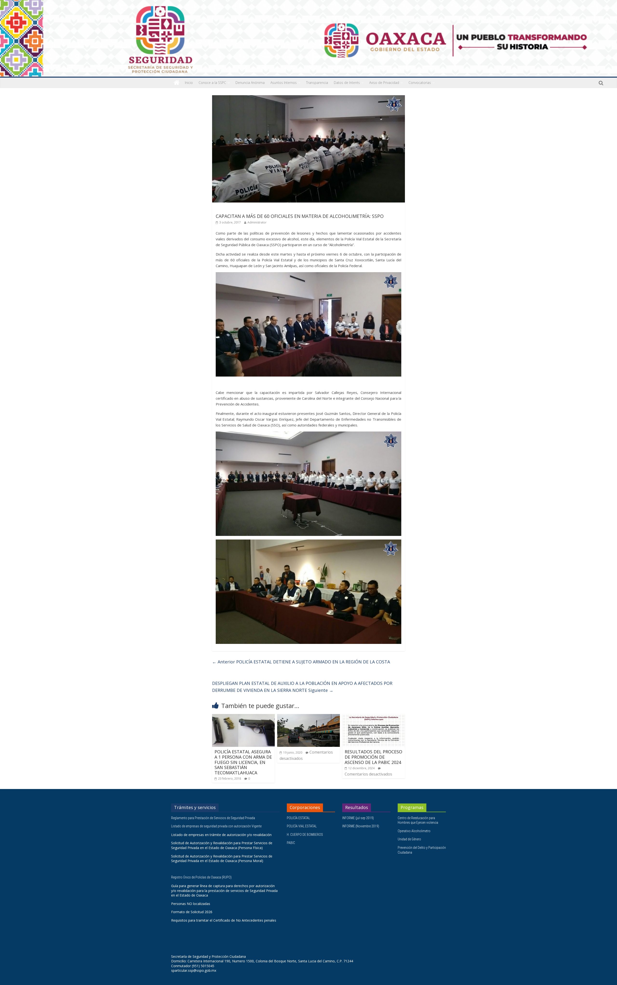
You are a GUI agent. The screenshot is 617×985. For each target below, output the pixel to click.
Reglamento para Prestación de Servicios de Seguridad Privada (213, 818)
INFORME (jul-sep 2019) (358, 818)
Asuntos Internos (283, 82)
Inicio (189, 82)
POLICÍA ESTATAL (298, 818)
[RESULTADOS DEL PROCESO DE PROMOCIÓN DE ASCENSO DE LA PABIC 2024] (373, 717)
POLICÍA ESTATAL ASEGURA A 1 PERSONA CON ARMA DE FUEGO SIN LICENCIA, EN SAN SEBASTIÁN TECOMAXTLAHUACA (243, 762)
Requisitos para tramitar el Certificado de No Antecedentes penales (223, 920)
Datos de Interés (347, 82)
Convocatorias (420, 82)
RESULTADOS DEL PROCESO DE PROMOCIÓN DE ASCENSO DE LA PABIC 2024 (373, 757)
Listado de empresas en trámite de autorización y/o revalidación (221, 834)
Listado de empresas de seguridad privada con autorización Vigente (216, 826)
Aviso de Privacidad (384, 82)
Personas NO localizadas (190, 903)
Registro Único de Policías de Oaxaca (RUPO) (201, 877)
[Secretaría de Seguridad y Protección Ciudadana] (176, 83)
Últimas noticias (229, 209)
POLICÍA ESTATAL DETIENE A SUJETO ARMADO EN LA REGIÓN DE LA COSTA (301, 662)
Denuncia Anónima (250, 82)
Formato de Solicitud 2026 (191, 912)
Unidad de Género (409, 839)
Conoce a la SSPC (212, 82)
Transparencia (317, 82)
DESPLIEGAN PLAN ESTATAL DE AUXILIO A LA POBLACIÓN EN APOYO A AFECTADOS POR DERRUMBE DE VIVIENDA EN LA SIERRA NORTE (302, 686)
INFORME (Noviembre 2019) (360, 826)
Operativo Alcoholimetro (414, 831)
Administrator (257, 222)
